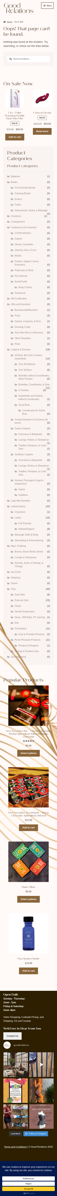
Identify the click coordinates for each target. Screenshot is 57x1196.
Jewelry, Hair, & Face (26, 250)
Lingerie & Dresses (21, 349)
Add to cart (15, 137)
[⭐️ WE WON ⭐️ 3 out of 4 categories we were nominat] (15, 1090)
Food (17, 315)
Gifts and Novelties (20, 304)
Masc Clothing (18, 546)
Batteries (15, 176)
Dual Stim (20, 594)
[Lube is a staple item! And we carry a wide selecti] (15, 1116)
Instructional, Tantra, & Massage (31, 210)
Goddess (23, 495)
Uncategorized (18, 657)
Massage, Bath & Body (26, 534)
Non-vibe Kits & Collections (29, 332)
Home (9, 22)
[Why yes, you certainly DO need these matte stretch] (15, 1064)
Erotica (18, 199)
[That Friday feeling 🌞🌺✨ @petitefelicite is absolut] (41, 1090)
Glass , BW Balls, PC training (30, 617)
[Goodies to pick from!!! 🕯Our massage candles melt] (41, 1064)
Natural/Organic (26, 529)
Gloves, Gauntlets (24, 244)
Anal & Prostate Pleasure (31, 634)
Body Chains (25, 287)
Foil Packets (24, 523)
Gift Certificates (19, 298)
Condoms (16, 216)
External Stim (21, 600)
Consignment (18, 221)
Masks (18, 255)
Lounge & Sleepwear (26, 557)
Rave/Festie (21, 281)
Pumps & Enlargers (28, 645)
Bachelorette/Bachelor (26, 310)
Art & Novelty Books (25, 187)
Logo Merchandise (20, 500)
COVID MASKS (23, 233)
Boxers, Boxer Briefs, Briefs (29, 551)
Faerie (21, 489)
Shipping (15, 577)
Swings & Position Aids (27, 651)
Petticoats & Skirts (24, 270)
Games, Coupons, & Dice (28, 321)
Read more (42, 131)
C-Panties (23, 390)
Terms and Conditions (15, 1147)
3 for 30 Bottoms (26, 364)
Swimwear (20, 293)
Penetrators (21, 628)
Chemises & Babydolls (30, 434)
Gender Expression (25, 611)
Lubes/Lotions (18, 506)
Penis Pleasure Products (27, 640)
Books (14, 182)
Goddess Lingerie (24, 454)
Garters (18, 238)
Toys (13, 589)
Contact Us (12, 1036)
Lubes (18, 517)
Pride (17, 344)
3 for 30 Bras (25, 370)
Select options (29, 753)
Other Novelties (23, 338)
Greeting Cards (22, 327)
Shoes (14, 583)
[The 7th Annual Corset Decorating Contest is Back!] (41, 1116)
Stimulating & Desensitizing (29, 540)
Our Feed (16, 572)
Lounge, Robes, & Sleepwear (33, 440)
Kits (17, 623)
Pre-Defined (21, 276)
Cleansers (20, 512)
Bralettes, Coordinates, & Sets (34, 384)
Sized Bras (24, 405)
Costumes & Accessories (24, 227)
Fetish (18, 204)
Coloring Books (23, 193)
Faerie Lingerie (22, 428)
